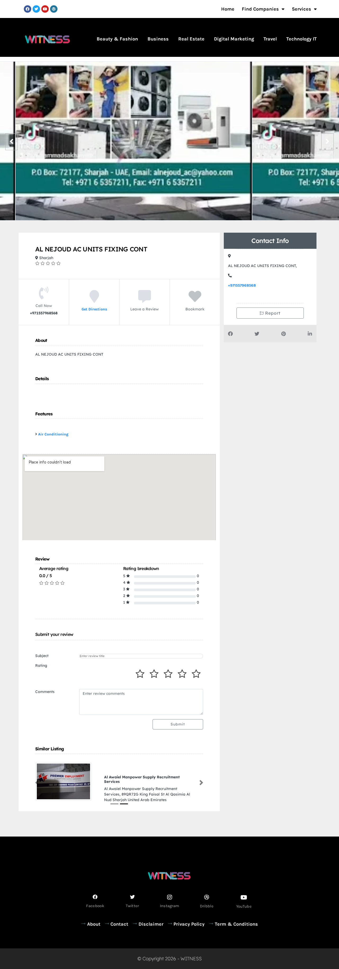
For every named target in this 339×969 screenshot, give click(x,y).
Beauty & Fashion (117, 39)
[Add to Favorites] (195, 300)
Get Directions (94, 309)
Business (158, 39)
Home (227, 9)
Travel (270, 39)
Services (301, 9)
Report (272, 313)
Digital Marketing (234, 39)
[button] (37, 780)
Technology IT (301, 39)
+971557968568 (242, 285)
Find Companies (260, 9)
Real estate (191, 39)
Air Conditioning (53, 434)
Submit (178, 724)
